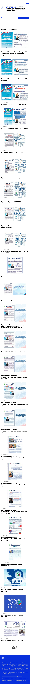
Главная (3, 27)
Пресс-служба (11, 27)
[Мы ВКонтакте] (3, 658)
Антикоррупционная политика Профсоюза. (12, 676)
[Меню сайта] (27, 3)
